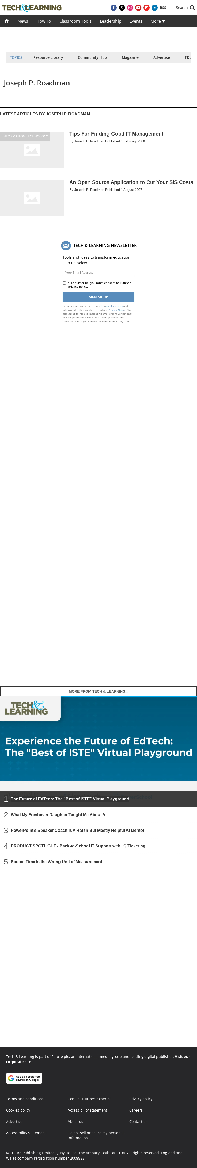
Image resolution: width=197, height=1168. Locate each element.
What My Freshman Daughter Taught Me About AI (58, 815)
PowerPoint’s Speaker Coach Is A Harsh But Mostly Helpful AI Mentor (77, 830)
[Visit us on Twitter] (122, 8)
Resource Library (48, 57)
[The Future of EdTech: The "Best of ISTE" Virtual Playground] (98, 751)
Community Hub (92, 57)
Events (136, 21)
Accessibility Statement (26, 1132)
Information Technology (25, 136)
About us (75, 1121)
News (23, 21)
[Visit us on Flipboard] (146, 8)
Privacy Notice (117, 310)
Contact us (138, 1121)
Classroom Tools (75, 21)
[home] (7, 21)
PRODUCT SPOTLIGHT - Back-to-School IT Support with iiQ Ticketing (78, 846)
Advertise (161, 57)
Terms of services (112, 306)
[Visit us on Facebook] (114, 8)
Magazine (130, 57)
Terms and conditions (25, 1098)
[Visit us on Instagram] (130, 8)
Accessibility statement (87, 1110)
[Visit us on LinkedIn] (155, 8)
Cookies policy (18, 1110)
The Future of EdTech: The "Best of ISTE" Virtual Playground (70, 799)
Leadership (110, 21)
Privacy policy (140, 1098)
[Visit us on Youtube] (138, 8)
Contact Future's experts (89, 1098)
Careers (136, 1110)
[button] (185, 7)
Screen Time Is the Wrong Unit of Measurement (56, 862)
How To (43, 21)
